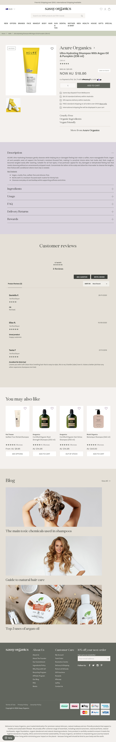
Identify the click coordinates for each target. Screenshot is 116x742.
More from (85, 130)
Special (108, 23)
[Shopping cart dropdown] (109, 9)
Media (35, 686)
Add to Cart (93, 85)
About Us (36, 655)
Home (3, 33)
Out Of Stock (71, 453)
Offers (13, 23)
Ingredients (14, 188)
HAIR (9, 33)
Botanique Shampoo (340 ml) (98, 437)
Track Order (59, 658)
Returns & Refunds (61, 669)
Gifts (100, 23)
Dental (62, 23)
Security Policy (35, 704)
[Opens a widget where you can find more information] (8, 738)
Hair (50, 23)
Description (14, 152)
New (6, 23)
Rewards (12, 219)
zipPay (57, 683)
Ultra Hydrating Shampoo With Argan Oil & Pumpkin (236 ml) (32, 33)
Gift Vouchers (60, 672)
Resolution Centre (61, 662)
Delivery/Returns (17, 211)
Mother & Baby (71, 24)
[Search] (82, 15)
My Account (59, 655)
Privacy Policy (23, 704)
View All (105, 481)
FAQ (10, 204)
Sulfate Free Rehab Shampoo (17, 437)
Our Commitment (39, 662)
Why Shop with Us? (39, 669)
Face (29, 23)
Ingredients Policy (39, 665)
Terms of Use (10, 704)
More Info (103, 103)
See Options (17, 453)
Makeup (36, 23)
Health (85, 23)
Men (79, 23)
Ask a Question (82, 277)
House (94, 23)
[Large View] (13, 105)
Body (44, 23)
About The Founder (39, 658)
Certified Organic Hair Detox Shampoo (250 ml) (71, 438)
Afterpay (58, 679)
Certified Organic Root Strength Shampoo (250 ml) (44, 438)
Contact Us (59, 686)
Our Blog (36, 679)
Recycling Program (39, 672)
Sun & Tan (56, 25)
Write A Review (99, 277)
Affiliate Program (39, 676)
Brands (21, 23)
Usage (11, 196)
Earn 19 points (104, 71)
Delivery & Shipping (62, 665)
